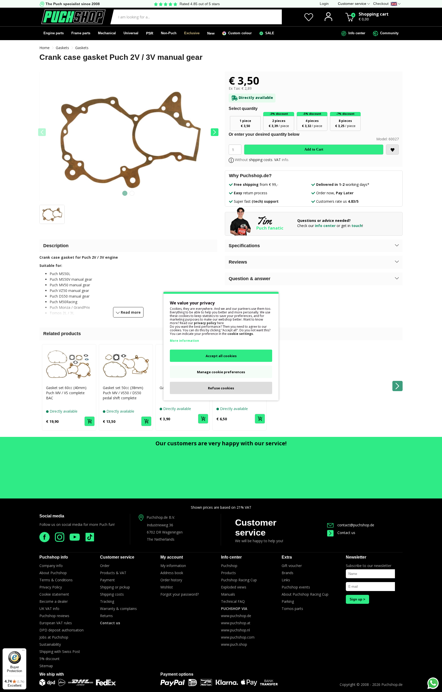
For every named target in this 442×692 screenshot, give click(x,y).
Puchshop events (296, 587)
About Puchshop (53, 572)
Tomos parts (292, 608)
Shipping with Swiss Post (59, 651)
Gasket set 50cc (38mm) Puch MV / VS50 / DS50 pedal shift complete (123, 392)
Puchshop (229, 565)
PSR (149, 33)
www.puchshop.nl (235, 630)
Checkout (381, 4)
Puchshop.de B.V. (161, 517)
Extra (287, 557)
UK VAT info (49, 608)
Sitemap (46, 665)
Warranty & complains (118, 608)
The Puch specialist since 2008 (72, 4)
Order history (171, 579)
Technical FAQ (233, 601)
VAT (277, 159)
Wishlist (166, 587)
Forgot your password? (179, 594)
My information (173, 565)
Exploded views (233, 587)
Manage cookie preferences (221, 371)
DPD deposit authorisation (61, 630)
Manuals (228, 594)
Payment (107, 579)
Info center (355, 33)
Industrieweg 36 (160, 525)
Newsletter (356, 557)
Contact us (346, 532)
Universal (131, 33)
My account (171, 557)
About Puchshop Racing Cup (305, 594)
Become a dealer (53, 601)
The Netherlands (160, 539)
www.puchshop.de (236, 615)
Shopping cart (374, 14)
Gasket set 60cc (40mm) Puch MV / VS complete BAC (66, 392)
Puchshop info (53, 557)
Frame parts (80, 33)
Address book (171, 572)
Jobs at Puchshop (53, 637)
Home (44, 47)
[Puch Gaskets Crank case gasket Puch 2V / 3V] (128, 138)
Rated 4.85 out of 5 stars (200, 4)
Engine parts (53, 33)
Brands (287, 572)
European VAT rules (55, 622)
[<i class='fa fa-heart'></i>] (392, 149)
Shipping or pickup (115, 587)
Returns (106, 615)
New (211, 33)
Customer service (256, 527)
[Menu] (23, 651)
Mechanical (107, 33)
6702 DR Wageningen (165, 532)
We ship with (51, 674)
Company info (51, 565)
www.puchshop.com (238, 637)
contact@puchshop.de (355, 525)
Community (388, 33)
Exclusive (192, 33)
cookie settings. (240, 333)
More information (184, 340)
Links (286, 579)
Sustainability (50, 644)
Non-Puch (168, 33)
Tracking (107, 601)
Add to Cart (313, 149)
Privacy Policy (50, 587)
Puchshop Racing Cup (239, 579)
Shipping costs (112, 594)
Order (104, 565)
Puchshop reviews (54, 615)
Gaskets (62, 47)
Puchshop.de (392, 684)
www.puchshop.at (235, 622)
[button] (214, 132)
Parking (288, 601)
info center (325, 225)
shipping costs (260, 159)
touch (356, 225)
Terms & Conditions (56, 579)
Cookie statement (54, 594)
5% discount (49, 658)
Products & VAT (113, 572)
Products (228, 572)
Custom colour (239, 33)
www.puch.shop (234, 644)
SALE (268, 33)
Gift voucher (292, 565)
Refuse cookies (221, 387)
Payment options (176, 674)
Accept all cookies (221, 355)
